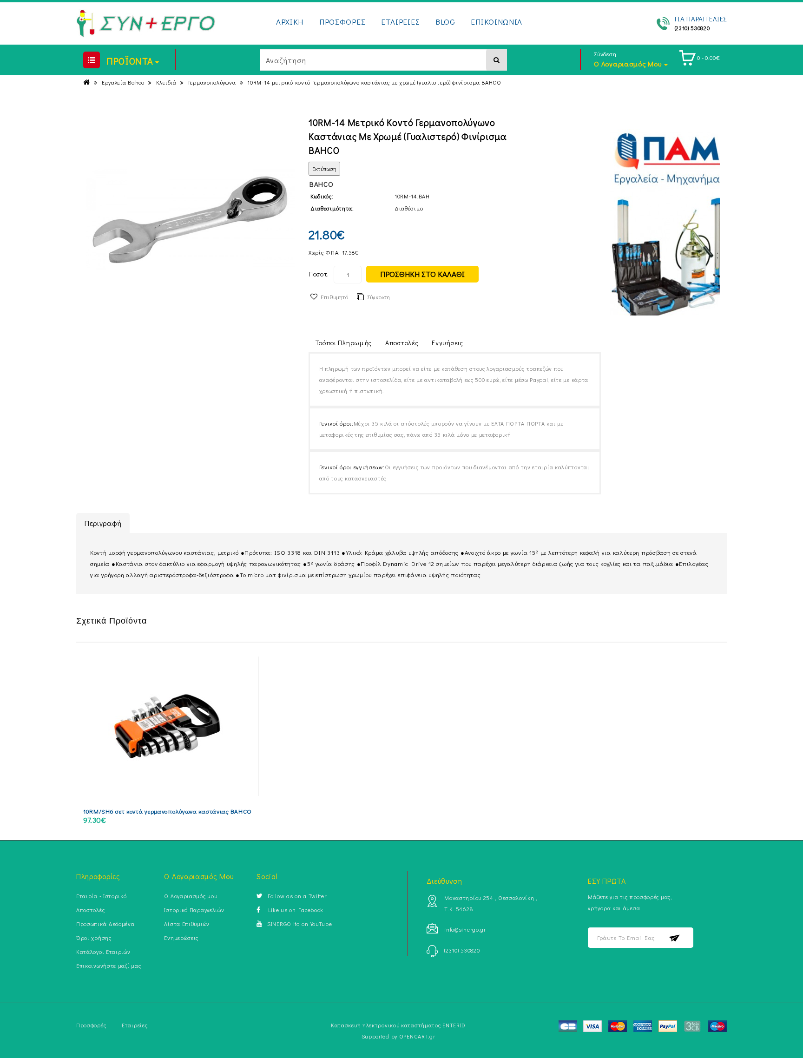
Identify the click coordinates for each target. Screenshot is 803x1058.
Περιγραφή (103, 523)
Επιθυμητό (334, 297)
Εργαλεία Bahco (123, 82)
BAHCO (321, 184)
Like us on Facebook (294, 909)
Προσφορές (91, 1025)
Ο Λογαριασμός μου (190, 896)
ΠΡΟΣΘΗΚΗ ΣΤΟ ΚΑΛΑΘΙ (422, 274)
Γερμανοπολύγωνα (212, 82)
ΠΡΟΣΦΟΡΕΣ (342, 21)
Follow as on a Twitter (297, 896)
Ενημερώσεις (181, 937)
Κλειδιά (166, 82)
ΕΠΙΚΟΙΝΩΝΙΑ (496, 21)
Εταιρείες (134, 1025)
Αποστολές (401, 342)
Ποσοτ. (319, 273)
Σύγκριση (378, 297)
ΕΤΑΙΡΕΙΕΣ (400, 21)
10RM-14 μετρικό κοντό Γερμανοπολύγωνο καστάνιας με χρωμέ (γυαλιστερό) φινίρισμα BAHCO (374, 82)
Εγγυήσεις (447, 342)
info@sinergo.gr (465, 929)
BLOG (445, 21)
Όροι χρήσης (94, 937)
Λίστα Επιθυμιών (187, 923)
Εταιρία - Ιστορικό (101, 896)
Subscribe (674, 937)
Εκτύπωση (324, 168)
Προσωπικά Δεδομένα (105, 923)
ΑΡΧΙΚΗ (289, 21)
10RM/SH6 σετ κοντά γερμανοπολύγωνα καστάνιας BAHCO (167, 811)
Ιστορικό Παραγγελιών (194, 909)
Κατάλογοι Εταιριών (103, 951)
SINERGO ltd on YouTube (299, 923)
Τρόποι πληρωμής (344, 342)
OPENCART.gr (417, 1036)
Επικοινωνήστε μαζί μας (108, 965)
